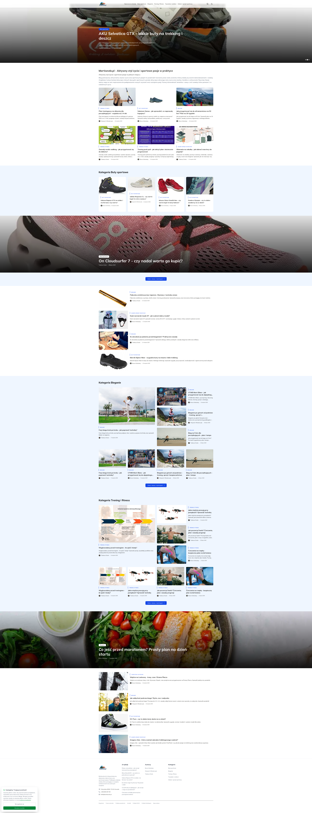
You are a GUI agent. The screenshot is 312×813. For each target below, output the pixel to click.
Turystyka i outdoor (170, 4)
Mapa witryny (156, 803)
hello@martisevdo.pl (106, 794)
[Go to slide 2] (307, 59)
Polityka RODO (136, 803)
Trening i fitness (159, 4)
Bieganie (150, 4)
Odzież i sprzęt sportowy (185, 4)
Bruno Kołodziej (103, 658)
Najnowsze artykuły (130, 4)
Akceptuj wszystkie (19, 808)
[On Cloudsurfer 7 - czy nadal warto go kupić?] (156, 244)
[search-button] (207, 4)
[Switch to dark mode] (211, 3)
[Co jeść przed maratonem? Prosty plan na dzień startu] (156, 639)
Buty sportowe (141, 4)
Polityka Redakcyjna (146, 803)
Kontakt (129, 803)
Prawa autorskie (110, 803)
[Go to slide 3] (308, 59)
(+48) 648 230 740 (105, 792)
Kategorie (171, 765)
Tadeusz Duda (103, 265)
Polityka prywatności (120, 803)
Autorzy (148, 765)
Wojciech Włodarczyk (104, 48)
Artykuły (125, 765)
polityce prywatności (25, 800)
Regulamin (101, 803)
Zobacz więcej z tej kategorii (155, 279)
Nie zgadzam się (19, 804)
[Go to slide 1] (305, 59)
